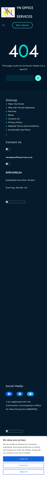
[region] (23, 456)
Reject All (23, 472)
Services (12, 111)
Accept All (23, 459)
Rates (11, 115)
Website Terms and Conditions (23, 126)
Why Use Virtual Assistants (21, 107)
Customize (23, 465)
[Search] (38, 78)
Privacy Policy (15, 122)
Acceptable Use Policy (19, 129)
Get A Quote (22, 25)
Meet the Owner (16, 104)
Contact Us (14, 118)
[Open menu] (3, 25)
